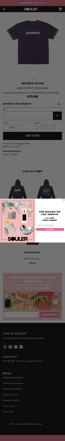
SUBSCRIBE (50, 229)
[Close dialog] (64, 200)
